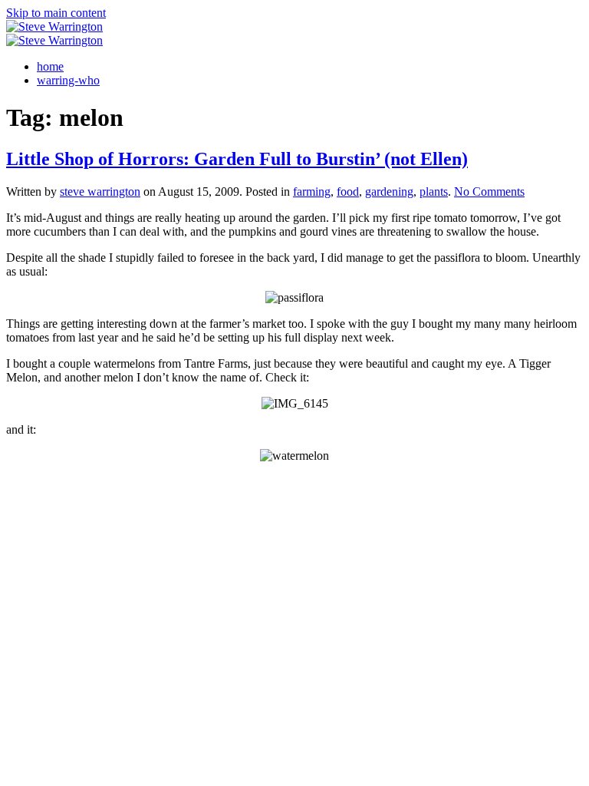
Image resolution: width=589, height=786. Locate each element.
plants (434, 191)
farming (312, 191)
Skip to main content (56, 12)
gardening (389, 191)
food (348, 191)
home (50, 66)
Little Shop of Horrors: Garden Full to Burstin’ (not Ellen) (237, 159)
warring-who (68, 80)
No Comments (489, 191)
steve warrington (100, 191)
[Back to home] (54, 26)
